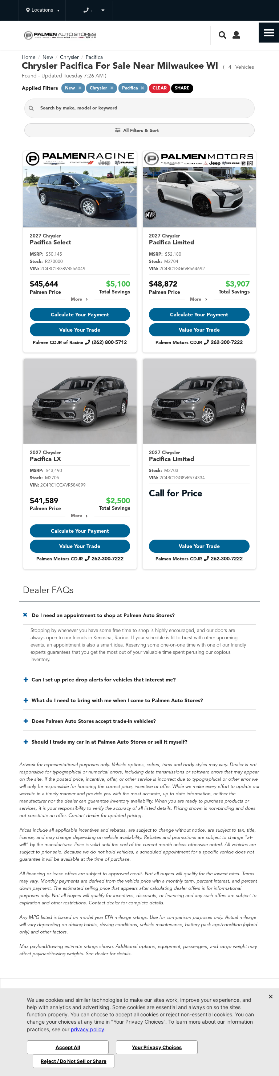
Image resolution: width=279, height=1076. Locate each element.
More (76, 299)
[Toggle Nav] (269, 33)
